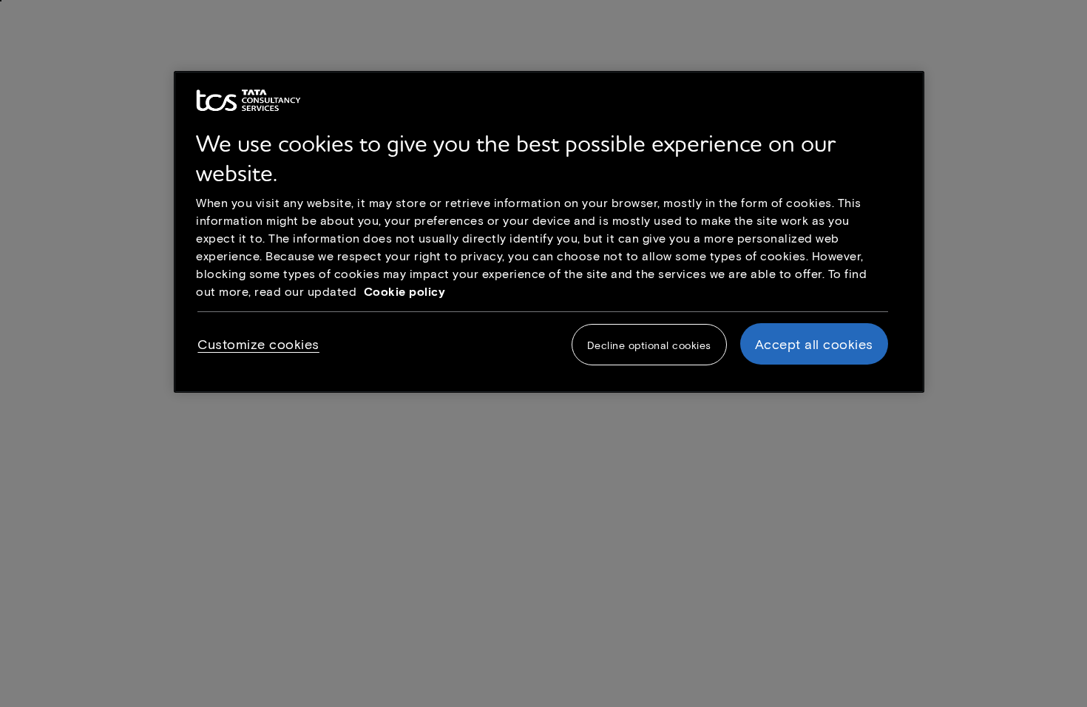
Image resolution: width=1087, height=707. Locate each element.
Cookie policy (405, 291)
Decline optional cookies (649, 345)
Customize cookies (258, 344)
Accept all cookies (814, 344)
